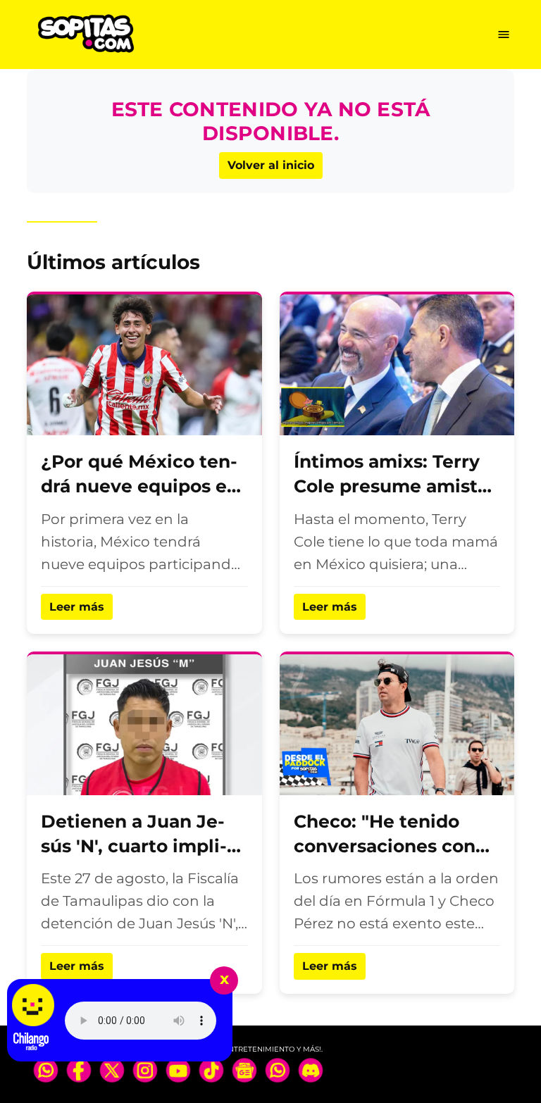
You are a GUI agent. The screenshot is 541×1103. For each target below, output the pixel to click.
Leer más (76, 606)
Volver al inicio (271, 165)
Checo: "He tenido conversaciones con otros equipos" (384, 846)
